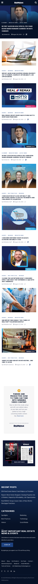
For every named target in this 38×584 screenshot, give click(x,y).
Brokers (10, 70)
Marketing (23, 515)
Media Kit (16, 564)
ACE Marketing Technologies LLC (21, 566)
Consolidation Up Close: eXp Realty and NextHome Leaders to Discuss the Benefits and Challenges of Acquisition (18, 197)
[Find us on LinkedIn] (14, 571)
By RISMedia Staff (7, 79)
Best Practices (12, 193)
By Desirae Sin (6, 34)
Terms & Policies (5, 566)
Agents (4, 70)
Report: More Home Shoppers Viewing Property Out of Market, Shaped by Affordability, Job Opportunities (18, 75)
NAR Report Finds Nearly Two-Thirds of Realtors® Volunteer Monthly (16, 321)
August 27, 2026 (18, 284)
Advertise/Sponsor (6, 564)
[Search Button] (36, 2)
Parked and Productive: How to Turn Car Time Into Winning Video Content (19, 398)
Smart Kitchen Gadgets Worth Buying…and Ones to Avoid (17, 361)
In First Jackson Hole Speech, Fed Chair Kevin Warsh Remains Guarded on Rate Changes (17, 156)
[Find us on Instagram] (8, 571)
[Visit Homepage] (19, 3)
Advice (3, 522)
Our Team (23, 561)
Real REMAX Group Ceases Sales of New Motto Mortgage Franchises (18, 116)
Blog (8, 561)
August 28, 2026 (16, 34)
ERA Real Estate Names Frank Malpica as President (17, 491)
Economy (4, 22)
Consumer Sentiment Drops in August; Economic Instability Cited (15, 239)
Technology (23, 519)
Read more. (20, 416)
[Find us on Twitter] (5, 571)
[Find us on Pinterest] (11, 571)
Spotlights (4, 515)
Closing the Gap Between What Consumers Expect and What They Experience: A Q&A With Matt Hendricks (18, 280)
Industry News (13, 22)
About (3, 561)
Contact (30, 561)
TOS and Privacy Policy (24, 550)
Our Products (15, 561)
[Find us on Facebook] (1, 571)
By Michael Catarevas (8, 365)
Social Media (24, 522)
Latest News (23, 22)
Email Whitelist (25, 564)
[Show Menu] (2, 2)
